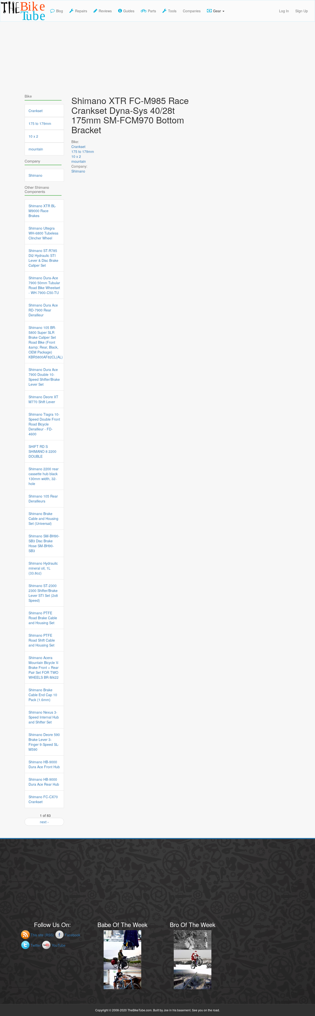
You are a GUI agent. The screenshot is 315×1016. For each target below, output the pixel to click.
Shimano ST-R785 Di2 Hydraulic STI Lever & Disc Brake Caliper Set (43, 258)
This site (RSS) (42, 934)
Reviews (105, 10)
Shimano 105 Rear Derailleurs (43, 498)
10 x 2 (76, 156)
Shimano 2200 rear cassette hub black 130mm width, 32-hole (44, 476)
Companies (192, 10)
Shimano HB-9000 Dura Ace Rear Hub (44, 782)
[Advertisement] (157, 56)
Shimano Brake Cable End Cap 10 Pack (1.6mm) (43, 694)
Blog (59, 10)
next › (44, 821)
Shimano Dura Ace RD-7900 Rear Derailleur (43, 310)
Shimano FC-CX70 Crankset (43, 799)
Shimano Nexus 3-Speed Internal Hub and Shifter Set (44, 717)
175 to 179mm (82, 151)
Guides (128, 10)
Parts (152, 10)
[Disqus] (137, 319)
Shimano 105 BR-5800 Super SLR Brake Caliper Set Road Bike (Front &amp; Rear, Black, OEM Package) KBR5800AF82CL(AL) (44, 342)
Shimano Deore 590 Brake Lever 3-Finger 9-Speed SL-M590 (44, 742)
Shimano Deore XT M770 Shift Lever (43, 399)
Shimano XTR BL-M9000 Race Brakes (42, 210)
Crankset (78, 146)
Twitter (36, 945)
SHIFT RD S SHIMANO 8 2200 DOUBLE (42, 451)
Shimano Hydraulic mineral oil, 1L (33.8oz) (43, 568)
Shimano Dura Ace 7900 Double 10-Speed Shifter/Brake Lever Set (44, 377)
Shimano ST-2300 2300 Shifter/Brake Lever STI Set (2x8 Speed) (43, 593)
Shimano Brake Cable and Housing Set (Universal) (43, 518)
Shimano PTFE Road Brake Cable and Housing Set (43, 617)
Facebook (72, 934)
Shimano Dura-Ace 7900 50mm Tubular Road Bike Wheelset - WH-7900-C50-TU (44, 285)
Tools (172, 10)
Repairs (81, 10)
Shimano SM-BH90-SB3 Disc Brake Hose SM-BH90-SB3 (44, 543)
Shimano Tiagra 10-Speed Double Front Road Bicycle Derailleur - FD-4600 (44, 424)
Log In (284, 10)
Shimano (78, 171)
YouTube (58, 945)
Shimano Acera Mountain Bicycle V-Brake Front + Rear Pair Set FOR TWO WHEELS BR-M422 (44, 667)
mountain (78, 161)
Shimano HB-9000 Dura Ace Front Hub (44, 764)
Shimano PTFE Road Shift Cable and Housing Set (42, 640)
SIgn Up (301, 10)
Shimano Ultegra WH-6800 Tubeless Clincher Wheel (43, 233)
